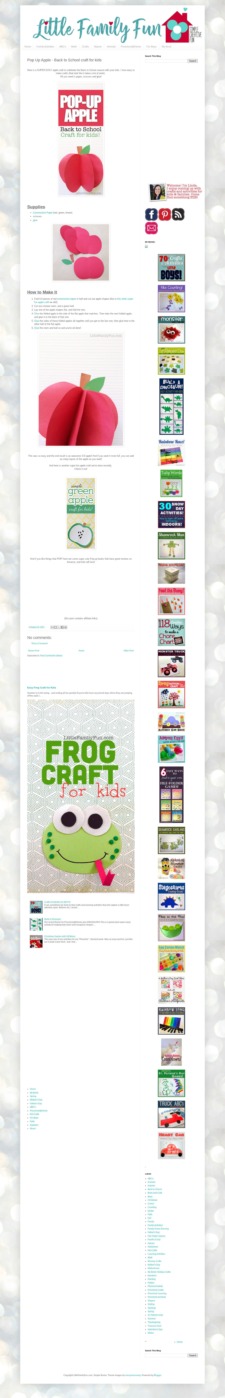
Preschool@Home (131, 46)
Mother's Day (36, 1100)
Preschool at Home (157, 1297)
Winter (151, 1333)
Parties (151, 1283)
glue (35, 220)
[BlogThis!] (55, 627)
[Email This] (52, 627)
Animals (111, 46)
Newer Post (33, 650)
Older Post (129, 650)
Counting (152, 1207)
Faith (32, 1121)
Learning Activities (156, 1254)
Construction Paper (43, 212)
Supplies (34, 1125)
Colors (151, 1203)
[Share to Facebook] (62, 627)
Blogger (157, 1375)
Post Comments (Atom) (51, 655)
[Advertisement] (112, 670)
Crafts (85, 46)
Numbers (152, 1275)
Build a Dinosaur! (52, 919)
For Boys (151, 46)
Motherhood (153, 1268)
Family (151, 1221)
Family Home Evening (158, 1229)
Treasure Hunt (154, 1326)
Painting (152, 1279)
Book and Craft (155, 1193)
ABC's (62, 46)
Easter (151, 1211)
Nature (98, 46)
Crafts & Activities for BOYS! (57, 902)
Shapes (151, 1300)
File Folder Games (156, 1236)
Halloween (153, 1247)
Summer (152, 1318)
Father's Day (36, 1103)
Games (151, 1243)
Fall (149, 1218)
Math (74, 46)
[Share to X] (59, 627)
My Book (166, 46)
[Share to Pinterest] (65, 627)
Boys (150, 1196)
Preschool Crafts (155, 1290)
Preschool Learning (157, 1293)
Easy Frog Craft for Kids (41, 687)
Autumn (151, 1185)
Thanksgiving (154, 1322)
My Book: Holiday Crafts (159, 1272)
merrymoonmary (133, 1375)
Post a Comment (39, 643)
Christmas (152, 1200)
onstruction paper (67, 299)
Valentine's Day (155, 1329)
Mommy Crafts (154, 1261)
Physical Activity (155, 1286)
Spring (33, 1096)
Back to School (155, 1189)
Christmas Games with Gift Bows (59, 936)
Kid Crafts (34, 1114)
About (33, 1128)
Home (27, 46)
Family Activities (45, 46)
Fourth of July (154, 1239)
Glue (36, 313)
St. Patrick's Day (155, 1315)
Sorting (151, 1304)
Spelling (152, 1308)
